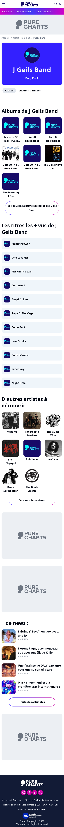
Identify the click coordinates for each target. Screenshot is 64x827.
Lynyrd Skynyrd (11, 461)
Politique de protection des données (18, 804)
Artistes (15, 37)
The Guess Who (53, 433)
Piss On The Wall (22, 271)
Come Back (18, 327)
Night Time (19, 383)
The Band (11, 431)
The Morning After (11, 194)
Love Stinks (19, 341)
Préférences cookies (37, 809)
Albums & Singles (30, 90)
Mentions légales (32, 800)
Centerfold (18, 285)
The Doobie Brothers (32, 433)
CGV (45, 804)
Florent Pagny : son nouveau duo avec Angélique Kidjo (38, 650)
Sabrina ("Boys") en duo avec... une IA (39, 633)
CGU (39, 804)
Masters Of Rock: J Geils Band (10, 140)
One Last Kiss (20, 257)
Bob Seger (32, 459)
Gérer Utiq (53, 804)
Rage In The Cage (22, 313)
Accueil (5, 37)
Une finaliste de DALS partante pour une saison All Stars (39, 667)
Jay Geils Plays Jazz (53, 166)
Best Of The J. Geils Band (11, 166)
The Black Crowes (32, 488)
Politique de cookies (50, 800)
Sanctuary (18, 369)
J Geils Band (32, 69)
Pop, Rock (32, 78)
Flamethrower (21, 243)
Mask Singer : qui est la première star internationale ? (39, 684)
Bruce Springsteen (10, 488)
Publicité (22, 809)
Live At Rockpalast (32, 139)
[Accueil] (29, 4)
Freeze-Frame (20, 355)
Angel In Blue (20, 299)
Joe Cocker (53, 459)
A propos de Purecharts (12, 800)
